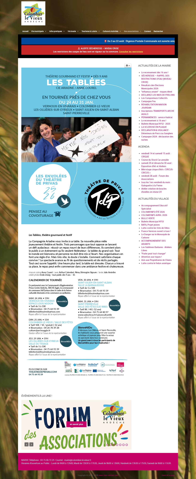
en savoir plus (76, 424)
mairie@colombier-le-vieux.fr (77, 460)
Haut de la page (168, 475)
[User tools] (128, 66)
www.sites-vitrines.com (108, 475)
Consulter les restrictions (131, 51)
